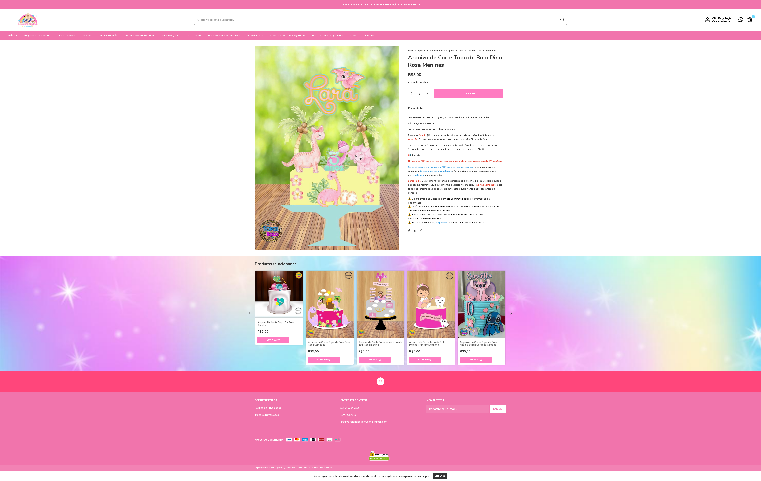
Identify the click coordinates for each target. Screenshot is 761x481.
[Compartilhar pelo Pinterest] (421, 231)
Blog (353, 35)
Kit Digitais (193, 35)
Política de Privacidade (268, 407)
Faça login (725, 18)
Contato (369, 35)
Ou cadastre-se (721, 21)
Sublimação (170, 35)
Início (12, 35)
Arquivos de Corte (37, 35)
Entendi (440, 476)
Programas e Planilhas (224, 35)
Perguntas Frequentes (327, 35)
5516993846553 (349, 407)
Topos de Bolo (66, 35)
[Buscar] (562, 19)
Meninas (438, 50)
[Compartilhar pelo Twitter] (415, 231)
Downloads (255, 35)
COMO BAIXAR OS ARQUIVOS (287, 35)
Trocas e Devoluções (267, 414)
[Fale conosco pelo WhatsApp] (740, 20)
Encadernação (108, 35)
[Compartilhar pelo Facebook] (409, 231)
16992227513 (348, 414)
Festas (87, 35)
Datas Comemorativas (140, 35)
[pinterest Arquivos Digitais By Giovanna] (380, 381)
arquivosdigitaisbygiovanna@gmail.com (363, 421)
